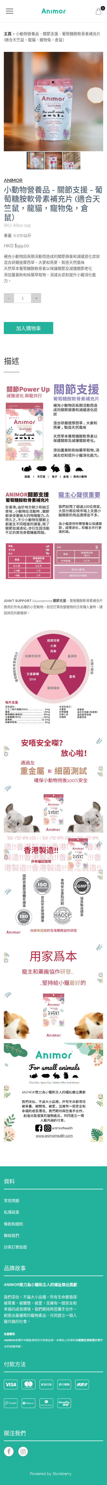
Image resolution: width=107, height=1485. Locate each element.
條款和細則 (13, 1224)
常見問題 (11, 1200)
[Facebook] (9, 1451)
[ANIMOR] (53, 11)
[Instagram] (23, 1451)
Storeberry (62, 1474)
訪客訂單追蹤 (15, 1247)
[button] (98, 56)
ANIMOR (13, 180)
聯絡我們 (11, 1235)
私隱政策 (11, 1212)
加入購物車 (28, 328)
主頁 (8, 34)
